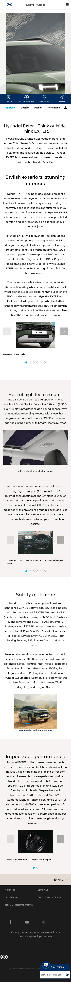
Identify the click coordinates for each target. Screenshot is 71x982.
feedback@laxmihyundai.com (35, 936)
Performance (54, 107)
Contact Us (42, 890)
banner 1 (26, 362)
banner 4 (37, 362)
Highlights (10, 107)
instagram (44, 922)
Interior (38, 107)
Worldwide (9, 890)
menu (67, 4)
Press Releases (11, 897)
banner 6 (45, 362)
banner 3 (34, 362)
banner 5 (41, 362)
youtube (27, 922)
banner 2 (30, 362)
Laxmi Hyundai (35, 4)
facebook (10, 922)
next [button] (64, 331)
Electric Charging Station (49, 897)
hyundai (9, 4)
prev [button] (7, 331)
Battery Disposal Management (18, 905)
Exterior (25, 107)
